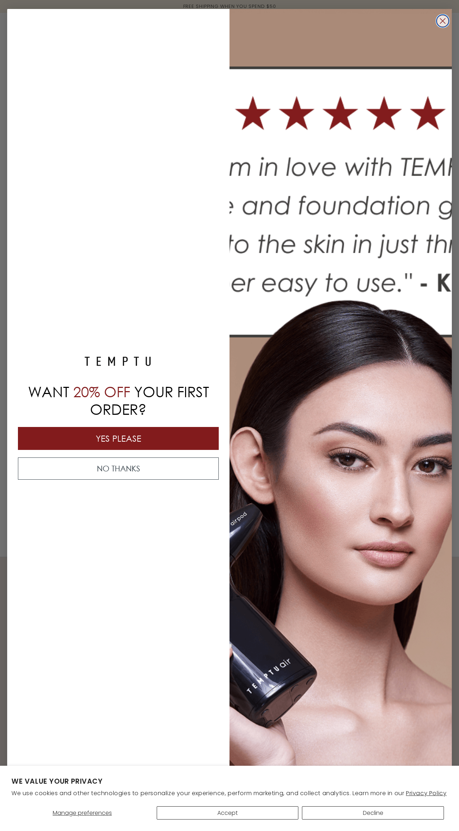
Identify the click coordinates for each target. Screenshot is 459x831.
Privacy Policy (426, 793)
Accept (227, 813)
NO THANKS (118, 468)
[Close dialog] (442, 21)
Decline (373, 813)
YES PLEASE (118, 438)
